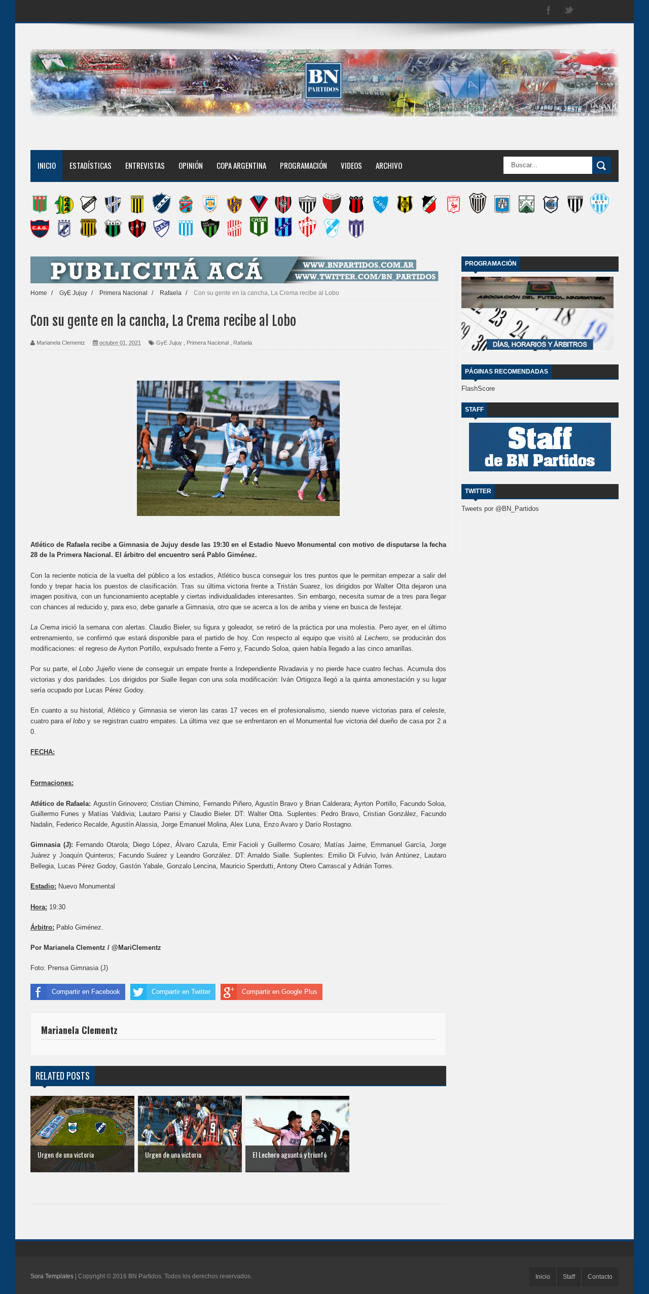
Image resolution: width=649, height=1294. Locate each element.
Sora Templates (52, 1276)
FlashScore (478, 388)
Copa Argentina (241, 165)
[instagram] (589, 11)
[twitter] (569, 11)
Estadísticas (90, 165)
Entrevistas (145, 165)
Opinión (190, 165)
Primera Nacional (208, 343)
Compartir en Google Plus (279, 991)
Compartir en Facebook (86, 991)
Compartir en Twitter (181, 991)
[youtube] (609, 11)
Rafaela (242, 343)
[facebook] (548, 11)
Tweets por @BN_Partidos (500, 508)
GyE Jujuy (169, 343)
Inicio (47, 165)
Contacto (600, 1276)
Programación (303, 165)
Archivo (389, 165)
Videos (351, 165)
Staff (569, 1276)
